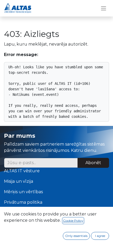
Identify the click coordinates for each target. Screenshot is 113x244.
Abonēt (93, 162)
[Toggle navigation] (103, 8)
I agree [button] (100, 236)
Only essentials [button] (76, 236)
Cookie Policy (73, 221)
